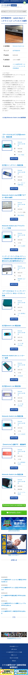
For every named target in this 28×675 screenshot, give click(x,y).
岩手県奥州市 (16, 50)
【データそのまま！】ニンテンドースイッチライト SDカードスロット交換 (14, 293)
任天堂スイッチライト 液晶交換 (12, 165)
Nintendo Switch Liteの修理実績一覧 (14, 505)
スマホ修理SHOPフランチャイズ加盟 (14, 652)
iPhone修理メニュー (14, 646)
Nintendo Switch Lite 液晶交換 (12, 416)
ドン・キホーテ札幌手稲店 (21, 183)
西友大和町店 (21, 215)
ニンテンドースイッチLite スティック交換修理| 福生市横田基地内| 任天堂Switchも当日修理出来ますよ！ (14, 258)
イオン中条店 (21, 154)
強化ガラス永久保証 (14, 657)
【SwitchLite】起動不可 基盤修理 (14, 444)
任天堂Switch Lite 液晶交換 (11, 325)
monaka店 (20, 375)
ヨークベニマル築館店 (21, 493)
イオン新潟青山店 (21, 314)
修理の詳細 (14, 158)
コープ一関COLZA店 (20, 344)
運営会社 (14, 660)
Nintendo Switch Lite (18, 46)
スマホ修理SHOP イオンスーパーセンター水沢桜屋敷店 (19, 66)
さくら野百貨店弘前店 (21, 463)
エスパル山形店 (21, 246)
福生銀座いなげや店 (21, 279)
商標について (14, 655)
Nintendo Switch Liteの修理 (21, 144)
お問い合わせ (14, 649)
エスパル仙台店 (21, 434)
